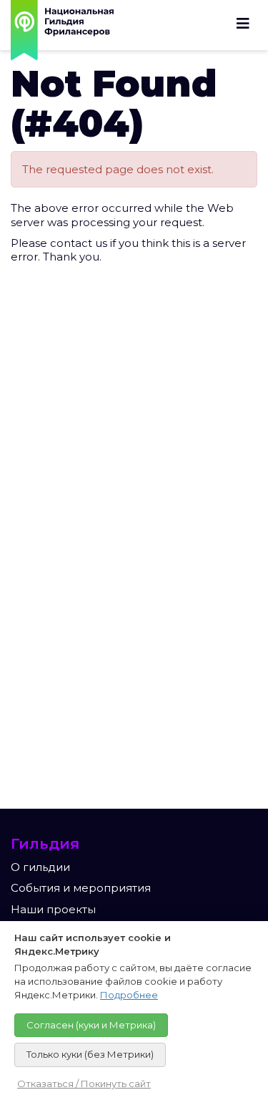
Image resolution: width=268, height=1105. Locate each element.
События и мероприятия (81, 888)
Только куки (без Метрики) (90, 1054)
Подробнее (129, 995)
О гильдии (40, 867)
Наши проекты (53, 909)
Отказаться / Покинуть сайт (84, 1083)
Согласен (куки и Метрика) (91, 1025)
